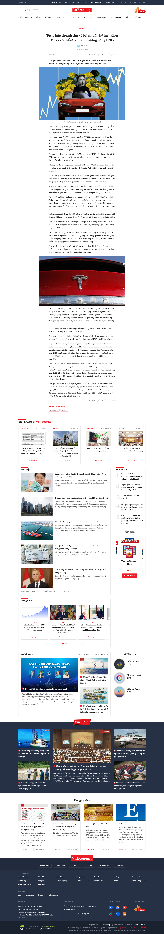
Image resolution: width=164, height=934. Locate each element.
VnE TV (85, 2)
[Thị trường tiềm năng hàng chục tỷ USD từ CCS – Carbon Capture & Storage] (34, 738)
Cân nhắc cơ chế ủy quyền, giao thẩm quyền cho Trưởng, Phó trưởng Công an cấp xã (79, 768)
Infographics (95, 654)
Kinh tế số (60, 17)
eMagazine (104, 654)
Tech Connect (96, 2)
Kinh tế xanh (73, 17)
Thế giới (128, 17)
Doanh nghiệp (101, 17)
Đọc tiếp (25, 470)
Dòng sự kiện (82, 800)
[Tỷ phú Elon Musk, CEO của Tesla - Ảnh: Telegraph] (82, 68)
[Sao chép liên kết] (110, 54)
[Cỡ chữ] (53, 54)
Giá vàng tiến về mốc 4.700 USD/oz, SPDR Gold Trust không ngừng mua (34, 627)
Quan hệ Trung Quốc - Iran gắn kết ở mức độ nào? (76, 522)
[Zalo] (130, 2)
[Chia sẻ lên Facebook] (98, 54)
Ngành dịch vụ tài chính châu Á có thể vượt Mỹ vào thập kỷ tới (81, 498)
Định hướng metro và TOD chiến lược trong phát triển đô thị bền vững (32, 827)
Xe (78, 2)
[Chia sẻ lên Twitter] (102, 54)
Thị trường (87, 17)
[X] (125, 2)
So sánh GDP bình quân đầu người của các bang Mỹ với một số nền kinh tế (132, 476)
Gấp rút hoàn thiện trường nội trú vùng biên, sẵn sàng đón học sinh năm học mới (129, 786)
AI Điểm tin (129, 654)
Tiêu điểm (28, 17)
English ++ (110, 2)
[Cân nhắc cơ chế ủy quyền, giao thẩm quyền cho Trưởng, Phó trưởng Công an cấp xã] (82, 746)
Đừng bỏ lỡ (26, 601)
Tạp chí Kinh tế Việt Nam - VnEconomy (132, 928)
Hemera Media (51, 926)
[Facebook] (121, 2)
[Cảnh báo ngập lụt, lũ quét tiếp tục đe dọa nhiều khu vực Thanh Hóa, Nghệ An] (34, 770)
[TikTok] (139, 2)
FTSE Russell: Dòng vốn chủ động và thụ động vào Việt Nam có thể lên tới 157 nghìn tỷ (33, 451)
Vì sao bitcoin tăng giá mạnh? (130, 497)
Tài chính (49, 17)
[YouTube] (134, 2)
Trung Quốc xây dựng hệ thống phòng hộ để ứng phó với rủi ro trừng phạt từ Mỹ (80, 475)
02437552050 (70, 909)
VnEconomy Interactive (129, 824)
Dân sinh (138, 17)
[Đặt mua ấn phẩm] (140, 9)
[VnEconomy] (82, 256)
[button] (63, 643)
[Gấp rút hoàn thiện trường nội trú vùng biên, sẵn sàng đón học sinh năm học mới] (130, 770)
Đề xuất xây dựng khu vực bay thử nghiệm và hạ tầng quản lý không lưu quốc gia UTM (130, 753)
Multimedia (27, 654)
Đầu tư (38, 17)
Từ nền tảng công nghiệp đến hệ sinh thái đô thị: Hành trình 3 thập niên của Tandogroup (94, 709)
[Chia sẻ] (114, 54)
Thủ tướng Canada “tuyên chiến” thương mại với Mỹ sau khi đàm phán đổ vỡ (91, 627)
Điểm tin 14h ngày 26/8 (135, 662)
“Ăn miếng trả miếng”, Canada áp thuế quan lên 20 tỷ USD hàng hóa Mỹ (80, 571)
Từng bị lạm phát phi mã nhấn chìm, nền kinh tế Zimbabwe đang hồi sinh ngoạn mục (80, 547)
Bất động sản (116, 17)
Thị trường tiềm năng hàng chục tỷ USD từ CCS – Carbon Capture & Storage (33, 753)
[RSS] (125, 914)
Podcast (86, 654)
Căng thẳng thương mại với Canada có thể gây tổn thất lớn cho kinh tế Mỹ (132, 507)
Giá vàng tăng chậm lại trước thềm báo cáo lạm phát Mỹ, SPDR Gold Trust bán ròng (132, 519)
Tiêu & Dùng (69, 2)
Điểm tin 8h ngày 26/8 (134, 690)
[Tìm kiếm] (25, 9)
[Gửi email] (106, 54)
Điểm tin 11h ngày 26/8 (134, 676)
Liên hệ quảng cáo (82, 914)
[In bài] (50, 54)
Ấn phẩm (130, 532)
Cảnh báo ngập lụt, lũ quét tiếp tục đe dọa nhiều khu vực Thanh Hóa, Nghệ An (33, 786)
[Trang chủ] (21, 17)
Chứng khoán (55, 2)
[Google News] (144, 2)
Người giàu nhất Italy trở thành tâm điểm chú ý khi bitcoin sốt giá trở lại (131, 487)
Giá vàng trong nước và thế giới (97, 825)
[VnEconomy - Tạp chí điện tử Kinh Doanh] (82, 858)
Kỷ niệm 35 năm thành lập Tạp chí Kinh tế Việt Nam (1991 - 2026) (64, 827)
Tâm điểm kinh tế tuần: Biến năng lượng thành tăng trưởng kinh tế (94, 680)
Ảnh (19, 895)
